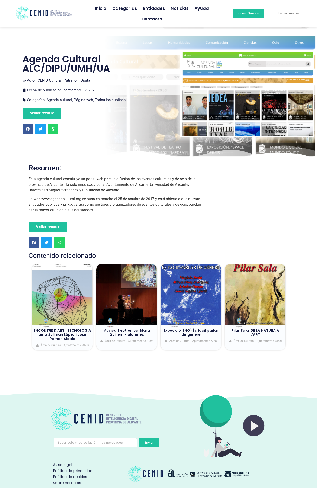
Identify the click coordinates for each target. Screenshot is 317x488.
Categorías (124, 8)
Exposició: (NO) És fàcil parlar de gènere (191, 332)
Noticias (179, 8)
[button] (28, 129)
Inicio (100, 8)
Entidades (154, 8)
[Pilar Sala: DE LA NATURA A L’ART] (255, 294)
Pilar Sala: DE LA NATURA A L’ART (255, 332)
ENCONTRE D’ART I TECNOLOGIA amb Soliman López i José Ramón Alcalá (62, 334)
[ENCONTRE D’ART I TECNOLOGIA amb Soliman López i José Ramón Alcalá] (62, 294)
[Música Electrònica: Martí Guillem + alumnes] (126, 294)
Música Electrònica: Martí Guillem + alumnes (126, 332)
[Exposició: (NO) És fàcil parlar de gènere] (191, 294)
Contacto (152, 19)
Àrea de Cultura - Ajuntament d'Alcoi (65, 345)
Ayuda (201, 8)
